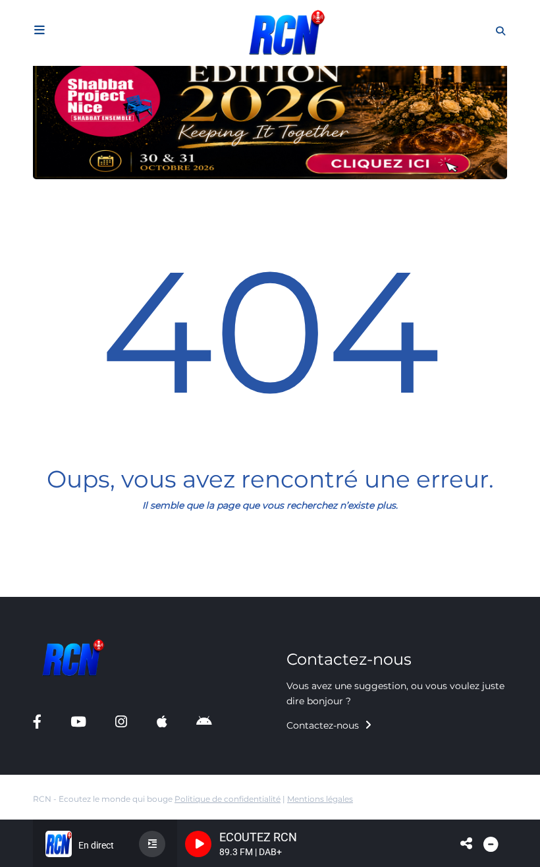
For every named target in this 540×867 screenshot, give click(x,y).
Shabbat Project (53, 592)
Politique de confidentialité (228, 799)
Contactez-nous (324, 725)
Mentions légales (320, 799)
